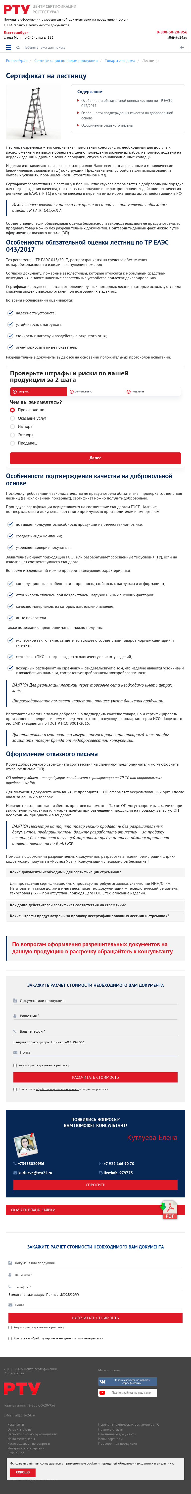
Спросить (95, 1184)
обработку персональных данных (57, 1089)
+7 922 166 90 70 (119, 1164)
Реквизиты (15, 1424)
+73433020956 (31, 1164)
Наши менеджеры (21, 1439)
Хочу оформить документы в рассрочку (43, 1065)
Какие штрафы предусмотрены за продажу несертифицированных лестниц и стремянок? (89, 916)
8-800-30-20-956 (172, 32)
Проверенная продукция (117, 1443)
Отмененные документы (117, 1434)
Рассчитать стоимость (95, 1077)
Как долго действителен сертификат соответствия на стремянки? (68, 905)
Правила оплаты (110, 1429)
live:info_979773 (118, 1173)
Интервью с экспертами (26, 1448)
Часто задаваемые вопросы (28, 1443)
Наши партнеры (110, 1439)
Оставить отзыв (19, 1429)
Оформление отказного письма (107, 125)
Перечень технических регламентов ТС (128, 1424)
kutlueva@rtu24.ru (35, 1173)
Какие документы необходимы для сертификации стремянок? (65, 872)
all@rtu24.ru (177, 37)
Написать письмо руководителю (32, 1434)
